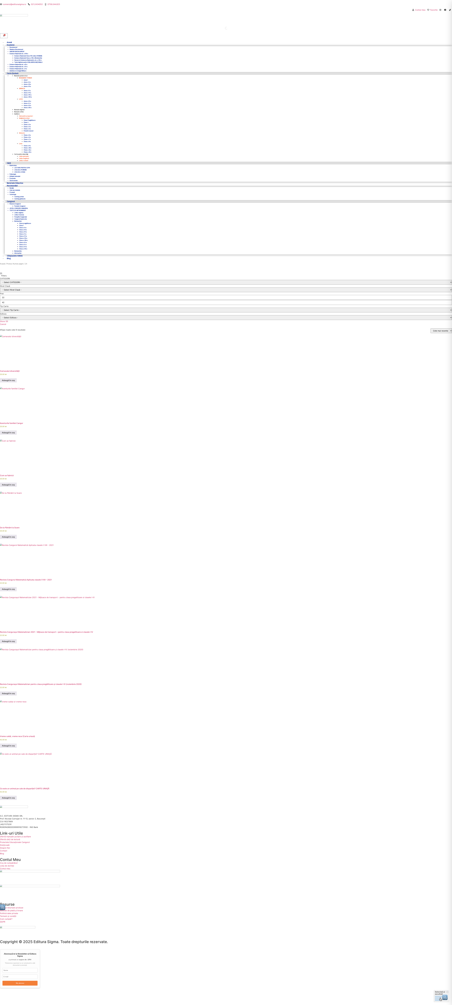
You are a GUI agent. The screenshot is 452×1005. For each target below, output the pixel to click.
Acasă (2, 264)
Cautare (221, 28)
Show (4, 321)
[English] (449, 12)
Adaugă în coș (8, 380)
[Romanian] (451, 12)
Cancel (3, 324)
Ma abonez (20, 983)
